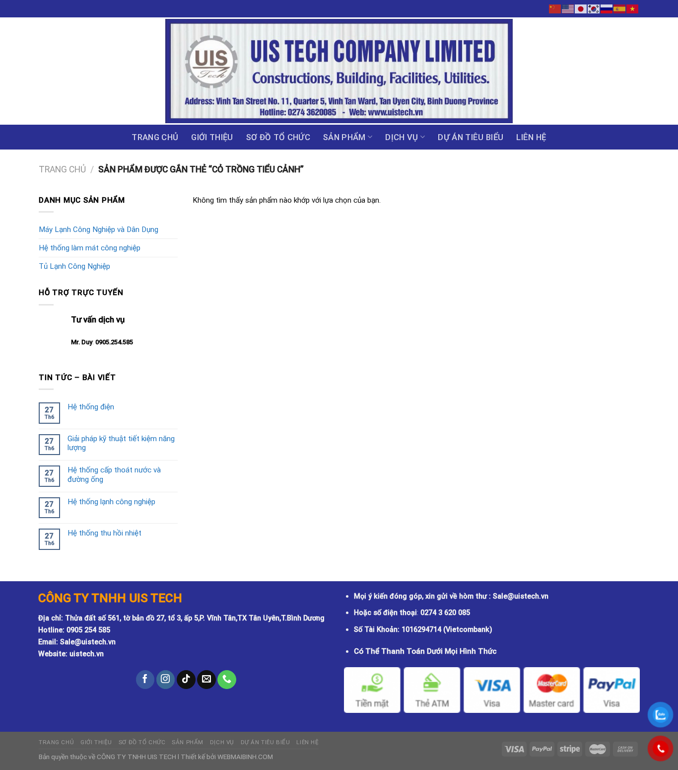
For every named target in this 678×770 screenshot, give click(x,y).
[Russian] (607, 8)
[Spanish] (619, 8)
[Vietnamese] (632, 8)
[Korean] (594, 8)
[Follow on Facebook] (145, 679)
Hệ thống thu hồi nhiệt (104, 533)
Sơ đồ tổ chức (278, 137)
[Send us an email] (206, 679)
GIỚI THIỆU (212, 137)
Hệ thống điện (91, 406)
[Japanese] (581, 8)
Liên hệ (531, 137)
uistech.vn (86, 654)
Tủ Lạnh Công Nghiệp (74, 266)
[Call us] (226, 679)
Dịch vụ (401, 137)
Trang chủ (155, 137)
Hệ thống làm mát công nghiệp (89, 247)
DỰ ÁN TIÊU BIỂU (470, 137)
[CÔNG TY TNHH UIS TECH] (339, 71)
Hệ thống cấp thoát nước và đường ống (114, 474)
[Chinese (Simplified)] (555, 8)
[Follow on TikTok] (186, 679)
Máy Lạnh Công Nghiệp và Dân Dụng (98, 229)
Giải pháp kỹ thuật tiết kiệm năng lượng (121, 443)
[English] (568, 8)
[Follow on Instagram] (165, 679)
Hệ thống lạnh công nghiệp (111, 501)
